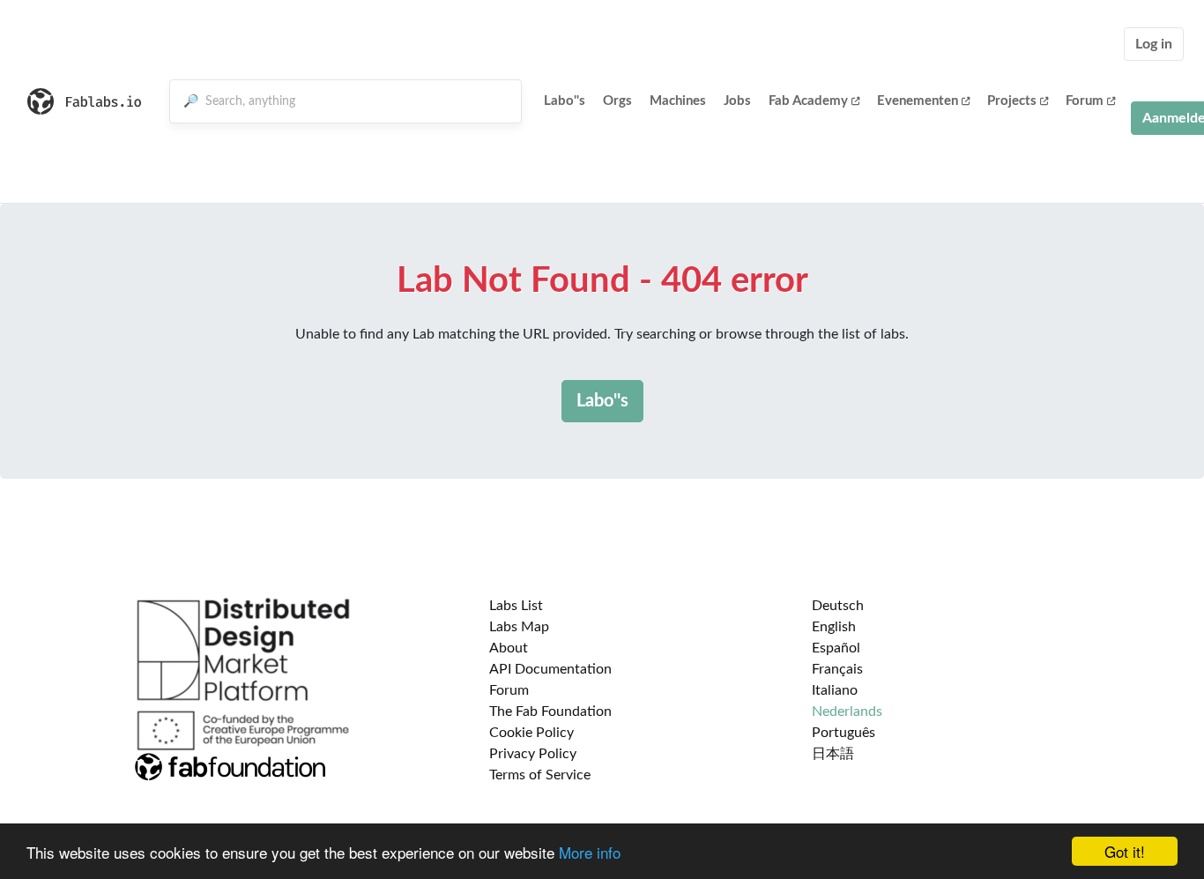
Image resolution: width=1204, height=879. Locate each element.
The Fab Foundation (550, 711)
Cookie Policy (531, 733)
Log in (1153, 44)
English (834, 627)
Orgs (617, 101)
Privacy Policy (532, 754)
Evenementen (917, 101)
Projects (1012, 101)
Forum (1085, 101)
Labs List (516, 606)
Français (837, 669)
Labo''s (564, 101)
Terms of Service (540, 775)
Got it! (1124, 851)
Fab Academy (808, 101)
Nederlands (847, 711)
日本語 (833, 754)
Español (836, 648)
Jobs (737, 101)
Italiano (835, 690)
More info (590, 852)
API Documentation (550, 669)
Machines (678, 101)
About (508, 648)
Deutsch (838, 606)
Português (843, 733)
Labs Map (519, 627)
